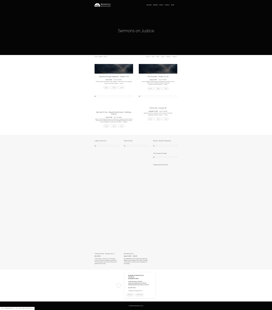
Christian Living (99, 81)
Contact (167, 4)
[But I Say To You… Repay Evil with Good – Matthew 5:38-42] (114, 108)
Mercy (122, 81)
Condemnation (106, 81)
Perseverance (150, 83)
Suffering (161, 83)
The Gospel (166, 83)
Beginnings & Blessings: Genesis (155, 114)
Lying (163, 113)
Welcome (149, 4)
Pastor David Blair (118, 79)
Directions (139, 294)
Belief (148, 81)
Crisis (158, 81)
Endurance (162, 81)
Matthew (125, 122)
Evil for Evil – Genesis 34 (158, 108)
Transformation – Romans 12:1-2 (104, 253)
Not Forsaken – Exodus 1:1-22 (158, 76)
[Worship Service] (136, 250)
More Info (130, 294)
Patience (130, 119)
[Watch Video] (102, 256)
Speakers (168, 56)
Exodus (121, 83)
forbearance (115, 119)
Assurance (144, 81)
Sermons (155, 4)
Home (96, 56)
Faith (166, 81)
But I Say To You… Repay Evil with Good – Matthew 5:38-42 (113, 113)
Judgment (115, 81)
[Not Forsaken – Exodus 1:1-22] (158, 72)
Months (175, 56)
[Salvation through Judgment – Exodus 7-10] (114, 72)
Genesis (166, 114)
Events (161, 4)
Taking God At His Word (160, 164)
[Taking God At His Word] (165, 161)
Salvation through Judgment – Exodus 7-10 (114, 76)
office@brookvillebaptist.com (135, 290)
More (172, 4)
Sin (125, 81)
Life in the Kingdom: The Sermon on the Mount (111, 122)
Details (106, 87)
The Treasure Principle (160, 153)
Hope (111, 81)
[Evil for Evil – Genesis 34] (158, 104)
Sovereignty (129, 81)
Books (163, 56)
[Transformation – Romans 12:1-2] (107, 250)
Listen (121, 87)
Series (158, 56)
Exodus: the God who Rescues (111, 83)
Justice (105, 56)
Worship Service (129, 253)
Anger (96, 119)
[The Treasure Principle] (165, 150)
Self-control (111, 120)
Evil (111, 119)
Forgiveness (121, 119)
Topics (153, 56)
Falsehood (151, 113)
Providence (156, 83)
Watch (114, 87)
